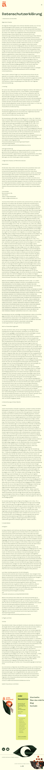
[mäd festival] (4, 4)
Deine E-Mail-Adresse (20, 712)
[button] (41, 4)
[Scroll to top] (42, 767)
